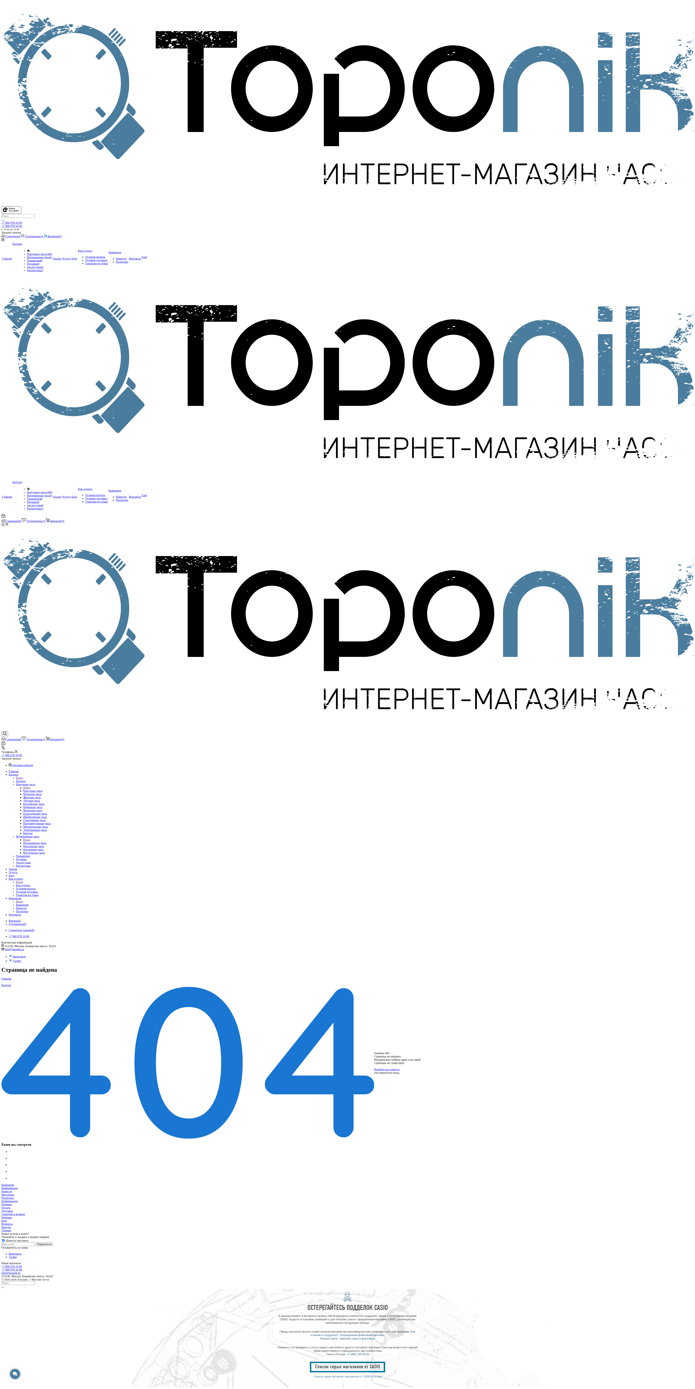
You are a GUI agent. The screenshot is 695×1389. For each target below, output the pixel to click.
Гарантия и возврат (13, 1214)
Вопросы (7, 1223)
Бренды (6, 1227)
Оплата (5, 1207)
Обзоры (6, 1230)
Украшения (34, 260)
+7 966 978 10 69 (11, 222)
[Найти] (2, 220)
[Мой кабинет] (2, 240)
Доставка (7, 1210)
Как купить (23, 885)
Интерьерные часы (39, 257)
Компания (22, 904)
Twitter (17, 960)
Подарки (33, 263)
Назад (19, 777)
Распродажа (35, 270)
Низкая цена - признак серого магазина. (347, 1338)
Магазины (7, 1194)
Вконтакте (19, 956)
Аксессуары (35, 267)
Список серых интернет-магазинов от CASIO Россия (348, 1376)
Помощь (6, 1204)
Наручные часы (39, 254)
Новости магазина (16, 1240)
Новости (6, 1191)
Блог (4, 1220)
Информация (9, 1188)
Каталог (21, 781)
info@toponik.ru (14, 949)
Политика (7, 1197)
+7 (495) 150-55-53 (357, 1354)
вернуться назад (389, 1072)
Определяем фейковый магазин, (362, 1335)
